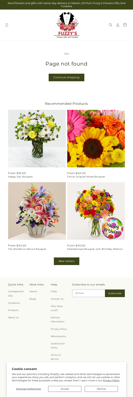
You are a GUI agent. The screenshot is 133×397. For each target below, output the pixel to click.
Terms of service (56, 356)
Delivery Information (57, 319)
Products (13, 310)
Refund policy (58, 336)
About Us (13, 317)
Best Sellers (66, 261)
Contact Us (57, 298)
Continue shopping (66, 77)
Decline (101, 388)
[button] (6, 24)
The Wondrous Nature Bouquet (27, 249)
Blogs (33, 298)
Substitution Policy (58, 345)
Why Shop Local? (57, 308)
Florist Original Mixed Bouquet (86, 176)
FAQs (54, 291)
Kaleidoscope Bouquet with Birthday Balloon (94, 249)
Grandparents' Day (16, 293)
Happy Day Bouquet (20, 176)
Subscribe (114, 293)
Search (33, 291)
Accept (65, 388)
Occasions (14, 302)
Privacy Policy (111, 380)
